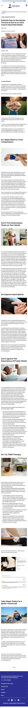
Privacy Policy (12, 703)
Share (14, 667)
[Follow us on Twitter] (15, 700)
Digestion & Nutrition (10, 16)
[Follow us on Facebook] (12, 700)
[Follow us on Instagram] (9, 700)
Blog (5, 10)
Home (2, 10)
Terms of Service (21, 703)
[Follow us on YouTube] (18, 700)
